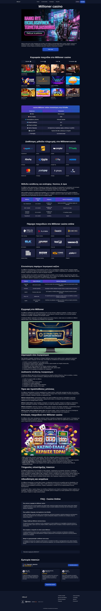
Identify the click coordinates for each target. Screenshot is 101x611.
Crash (57, 61)
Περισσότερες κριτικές (50, 584)
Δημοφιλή (28, 61)
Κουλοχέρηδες (72, 61)
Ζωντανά (42, 61)
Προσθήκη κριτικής (73, 565)
